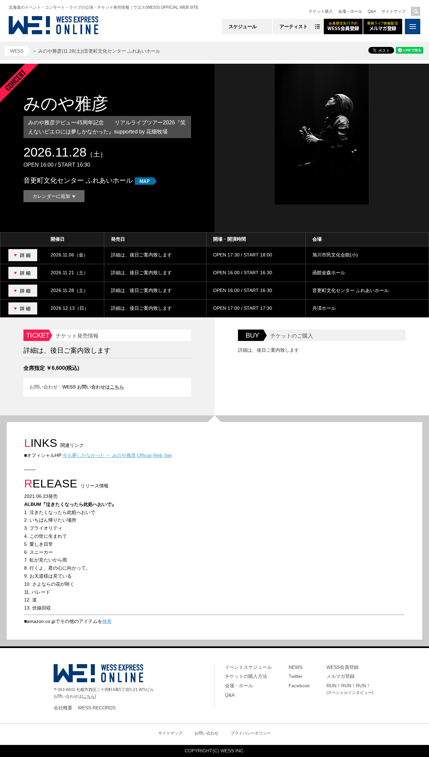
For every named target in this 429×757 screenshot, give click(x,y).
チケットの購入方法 (246, 676)
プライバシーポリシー (251, 733)
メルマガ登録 (340, 676)
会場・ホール (350, 11)
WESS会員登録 (342, 667)
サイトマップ (393, 11)
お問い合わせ (206, 733)
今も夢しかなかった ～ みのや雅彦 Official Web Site (117, 455)
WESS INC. (233, 750)
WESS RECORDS (97, 707)
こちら (117, 387)
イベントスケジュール (248, 667)
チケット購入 (321, 11)
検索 (107, 621)
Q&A (372, 11)
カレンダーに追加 (51, 196)
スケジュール (243, 26)
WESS (16, 51)
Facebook (299, 685)
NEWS (295, 667)
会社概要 (63, 707)
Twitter (296, 676)
